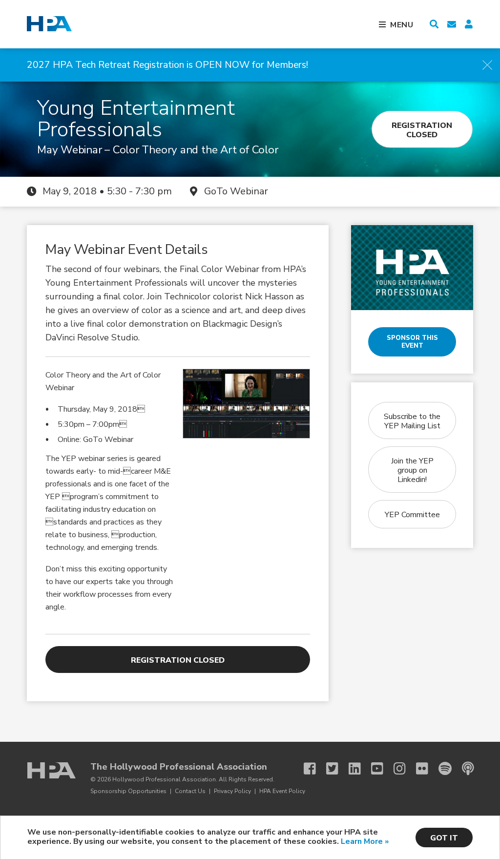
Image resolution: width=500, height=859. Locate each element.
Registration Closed (422, 130)
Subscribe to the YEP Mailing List (412, 421)
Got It (444, 838)
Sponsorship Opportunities (128, 791)
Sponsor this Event (412, 342)
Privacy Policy (232, 791)
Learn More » (365, 841)
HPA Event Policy (282, 791)
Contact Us (190, 791)
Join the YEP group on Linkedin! (412, 470)
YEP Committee (412, 514)
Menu (402, 25)
